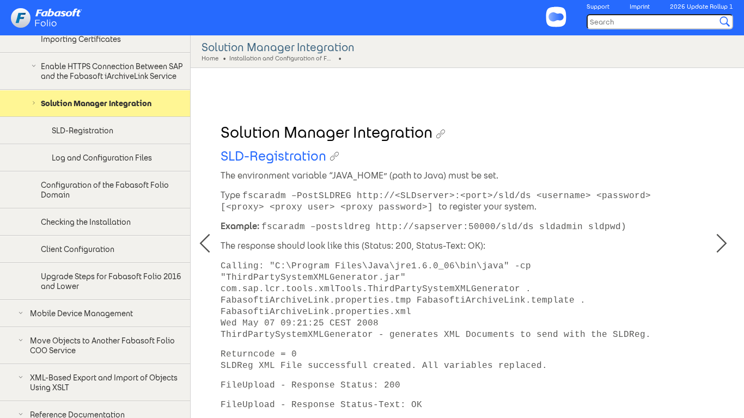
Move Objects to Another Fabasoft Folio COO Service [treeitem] (102, 345)
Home (210, 58)
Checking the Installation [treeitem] (86, 222)
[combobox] (660, 21)
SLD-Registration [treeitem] (82, 131)
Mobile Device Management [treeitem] (81, 313)
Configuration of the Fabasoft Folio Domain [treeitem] (105, 190)
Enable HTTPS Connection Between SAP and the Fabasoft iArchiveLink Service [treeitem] (111, 71)
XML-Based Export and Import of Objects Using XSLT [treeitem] (104, 382)
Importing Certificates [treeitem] (81, 39)
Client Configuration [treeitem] (77, 249)
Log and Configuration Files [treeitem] (102, 158)
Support (598, 6)
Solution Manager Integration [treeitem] (96, 103)
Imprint (640, 6)
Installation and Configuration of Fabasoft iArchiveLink (282, 58)
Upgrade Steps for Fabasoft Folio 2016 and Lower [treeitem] (111, 281)
